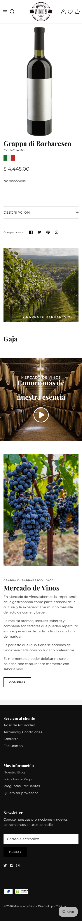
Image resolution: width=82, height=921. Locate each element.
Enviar (15, 852)
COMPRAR (17, 682)
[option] (41, 80)
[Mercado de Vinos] (41, 11)
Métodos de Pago (17, 779)
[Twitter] (5, 865)
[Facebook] (11, 865)
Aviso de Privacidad (19, 725)
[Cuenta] (62, 12)
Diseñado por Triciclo (52, 906)
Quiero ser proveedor (20, 793)
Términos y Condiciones (22, 732)
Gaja (20, 149)
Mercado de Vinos (25, 906)
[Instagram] (17, 865)
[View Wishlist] (70, 12)
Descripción (16, 212)
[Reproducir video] (41, 415)
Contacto (10, 739)
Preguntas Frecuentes (21, 786)
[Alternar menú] (5, 12)
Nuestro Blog (14, 772)
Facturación (13, 746)
